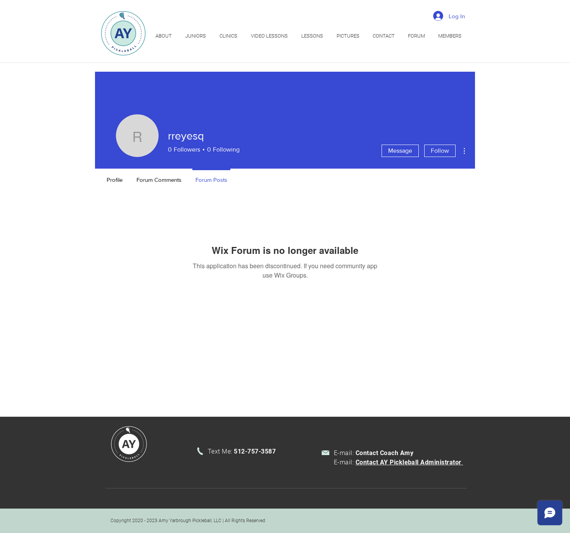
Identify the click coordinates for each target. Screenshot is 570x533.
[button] (229, 36)
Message (400, 150)
